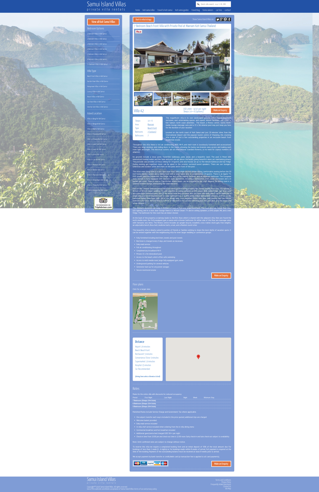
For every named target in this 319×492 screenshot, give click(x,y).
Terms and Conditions (223, 480)
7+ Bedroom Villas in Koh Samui (97, 64)
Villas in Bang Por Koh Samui (96, 119)
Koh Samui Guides (182, 10)
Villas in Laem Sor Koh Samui (96, 149)
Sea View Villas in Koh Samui (96, 102)
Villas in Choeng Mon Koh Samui (97, 139)
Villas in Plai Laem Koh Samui (96, 175)
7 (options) (152, 132)
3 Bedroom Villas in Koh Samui (97, 44)
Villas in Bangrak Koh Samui (96, 124)
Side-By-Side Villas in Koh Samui (97, 107)
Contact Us (227, 487)
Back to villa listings (143, 20)
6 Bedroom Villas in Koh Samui (97, 59)
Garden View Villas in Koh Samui (97, 81)
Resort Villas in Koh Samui (95, 97)
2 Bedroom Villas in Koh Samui (97, 39)
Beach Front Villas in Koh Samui (97, 76)
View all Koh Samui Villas (103, 21)
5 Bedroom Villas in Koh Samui (97, 54)
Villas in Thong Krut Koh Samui (97, 185)
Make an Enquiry (220, 110)
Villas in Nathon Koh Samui (96, 170)
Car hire (219, 10)
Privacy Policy (226, 482)
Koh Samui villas (149, 10)
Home (137, 10)
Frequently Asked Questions (221, 484)
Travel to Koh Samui (165, 10)
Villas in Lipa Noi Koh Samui (96, 160)
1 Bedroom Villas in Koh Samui (97, 34)
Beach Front (152, 128)
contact (228, 10)
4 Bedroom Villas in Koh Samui (97, 49)
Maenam (151, 125)
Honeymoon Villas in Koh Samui (97, 86)
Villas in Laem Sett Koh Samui (96, 144)
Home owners (208, 10)
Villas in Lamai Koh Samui (95, 154)
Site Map (228, 489)
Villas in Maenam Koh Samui (96, 165)
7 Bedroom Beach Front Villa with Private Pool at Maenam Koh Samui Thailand (175, 26)
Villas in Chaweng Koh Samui (96, 134)
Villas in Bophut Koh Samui (95, 129)
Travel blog (196, 10)
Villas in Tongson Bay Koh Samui (97, 190)
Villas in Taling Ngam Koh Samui (97, 180)
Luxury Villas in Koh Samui (96, 92)
